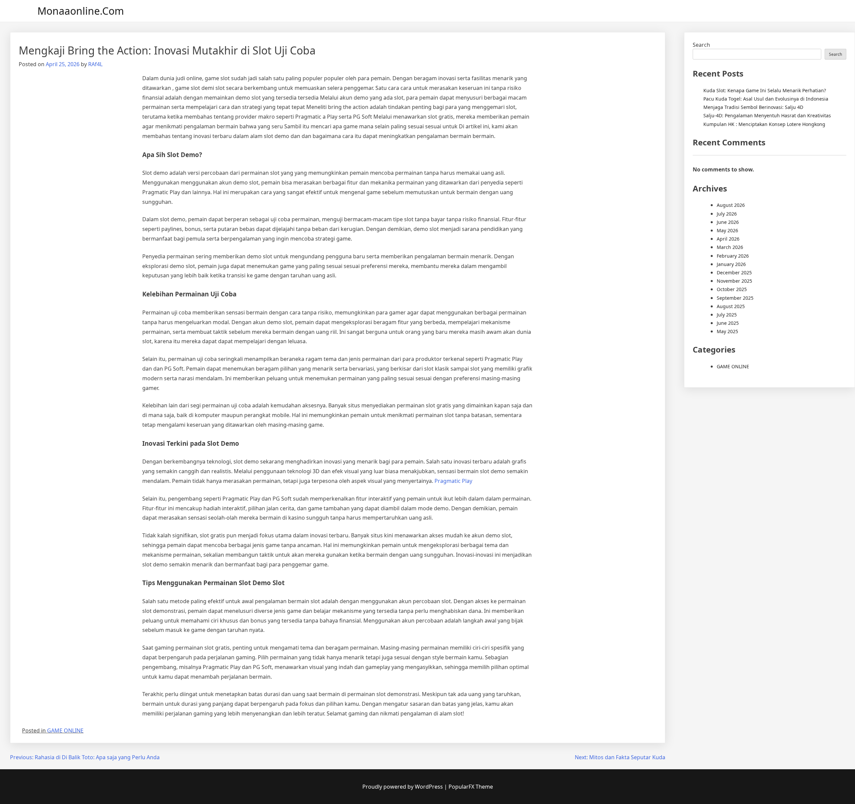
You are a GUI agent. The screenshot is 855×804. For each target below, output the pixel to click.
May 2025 (727, 331)
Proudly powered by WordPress (403, 786)
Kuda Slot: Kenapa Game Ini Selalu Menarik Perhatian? (764, 90)
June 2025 (728, 323)
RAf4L (95, 64)
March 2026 (730, 247)
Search (701, 44)
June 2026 (728, 222)
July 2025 (727, 314)
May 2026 (727, 230)
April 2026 (728, 239)
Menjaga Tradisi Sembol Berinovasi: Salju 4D (753, 107)
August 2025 (731, 306)
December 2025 (734, 272)
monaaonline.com (80, 11)
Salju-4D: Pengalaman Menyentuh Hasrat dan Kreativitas (767, 115)
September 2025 (735, 298)
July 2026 (727, 214)
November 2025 (734, 281)
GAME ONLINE (65, 730)
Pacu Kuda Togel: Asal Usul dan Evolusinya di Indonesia (765, 99)
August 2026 (731, 205)
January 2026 (731, 264)
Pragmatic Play (453, 481)
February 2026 (733, 256)
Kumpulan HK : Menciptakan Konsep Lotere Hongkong (764, 124)
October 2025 (732, 289)
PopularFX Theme (471, 786)
